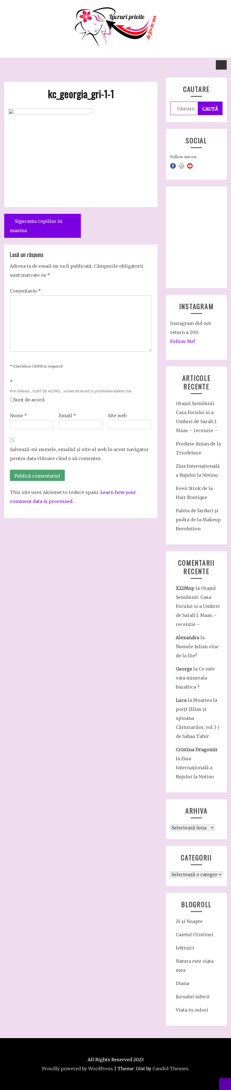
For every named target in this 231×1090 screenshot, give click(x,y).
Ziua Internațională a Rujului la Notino (195, 767)
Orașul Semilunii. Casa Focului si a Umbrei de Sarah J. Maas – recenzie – (198, 606)
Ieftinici (185, 948)
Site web (117, 415)
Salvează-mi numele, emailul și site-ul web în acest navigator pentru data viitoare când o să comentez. (79, 454)
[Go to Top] (225, 1084)
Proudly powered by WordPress (77, 1068)
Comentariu (25, 291)
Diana (182, 983)
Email (67, 415)
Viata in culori (192, 1010)
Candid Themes (170, 1068)
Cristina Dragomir (197, 749)
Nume (18, 415)
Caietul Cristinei (194, 934)
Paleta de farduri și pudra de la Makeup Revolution (198, 519)
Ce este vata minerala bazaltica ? (195, 678)
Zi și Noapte (189, 921)
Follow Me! (182, 341)
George (184, 669)
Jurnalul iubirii (193, 996)
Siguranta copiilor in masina (36, 225)
